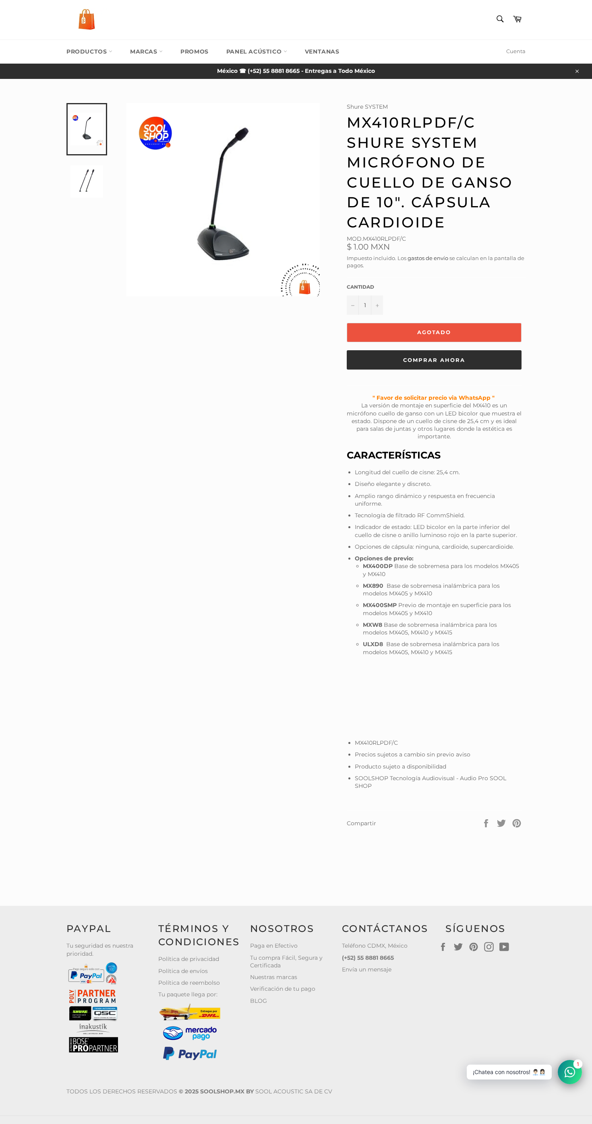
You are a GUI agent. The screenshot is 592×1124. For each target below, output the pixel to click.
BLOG (258, 1000)
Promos (194, 51)
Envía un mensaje (366, 969)
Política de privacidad (188, 959)
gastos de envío (428, 258)
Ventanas (322, 51)
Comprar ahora (434, 360)
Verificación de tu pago (282, 988)
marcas (144, 51)
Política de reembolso (189, 982)
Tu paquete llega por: (187, 994)
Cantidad (360, 287)
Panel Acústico (255, 51)
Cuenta (516, 51)
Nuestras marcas (273, 977)
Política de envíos (183, 971)
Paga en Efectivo (274, 945)
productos (87, 51)
